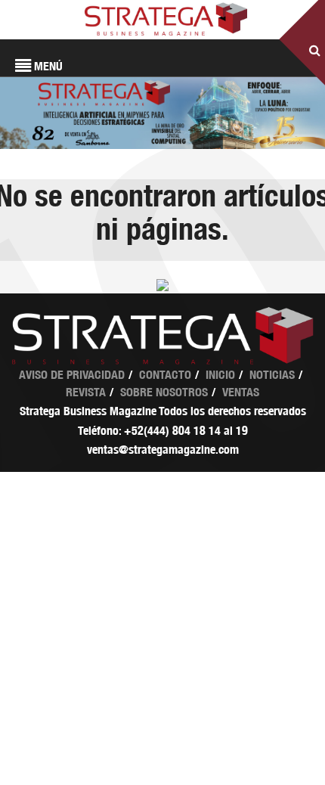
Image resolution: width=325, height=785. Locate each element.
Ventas (240, 392)
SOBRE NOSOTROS (164, 392)
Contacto (165, 375)
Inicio (220, 375)
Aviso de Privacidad (72, 375)
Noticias (272, 375)
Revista (86, 392)
